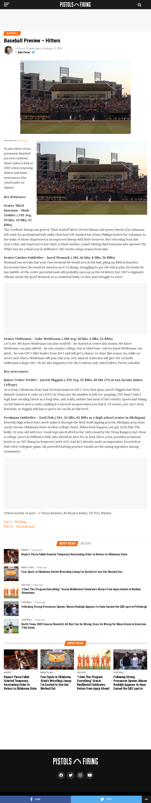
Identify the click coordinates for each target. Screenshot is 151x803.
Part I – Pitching (15, 522)
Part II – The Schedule (19, 526)
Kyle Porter (24, 52)
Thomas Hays (22, 140)
